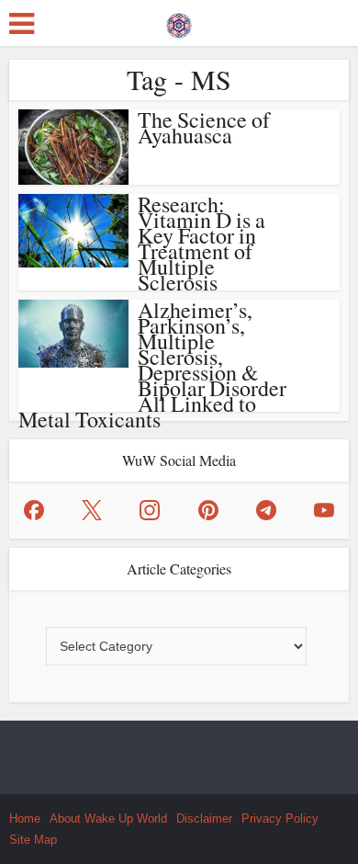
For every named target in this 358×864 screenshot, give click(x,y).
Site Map (33, 840)
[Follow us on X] (92, 510)
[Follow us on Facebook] (34, 510)
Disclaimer (204, 818)
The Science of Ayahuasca (204, 127)
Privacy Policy (280, 818)
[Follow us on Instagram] (150, 510)
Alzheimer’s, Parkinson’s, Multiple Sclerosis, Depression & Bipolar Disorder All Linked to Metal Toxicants (152, 364)
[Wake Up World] (179, 21)
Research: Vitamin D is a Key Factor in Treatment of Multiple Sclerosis (201, 243)
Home (24, 818)
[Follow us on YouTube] (324, 510)
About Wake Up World (108, 818)
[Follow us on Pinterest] (208, 510)
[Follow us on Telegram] (266, 510)
